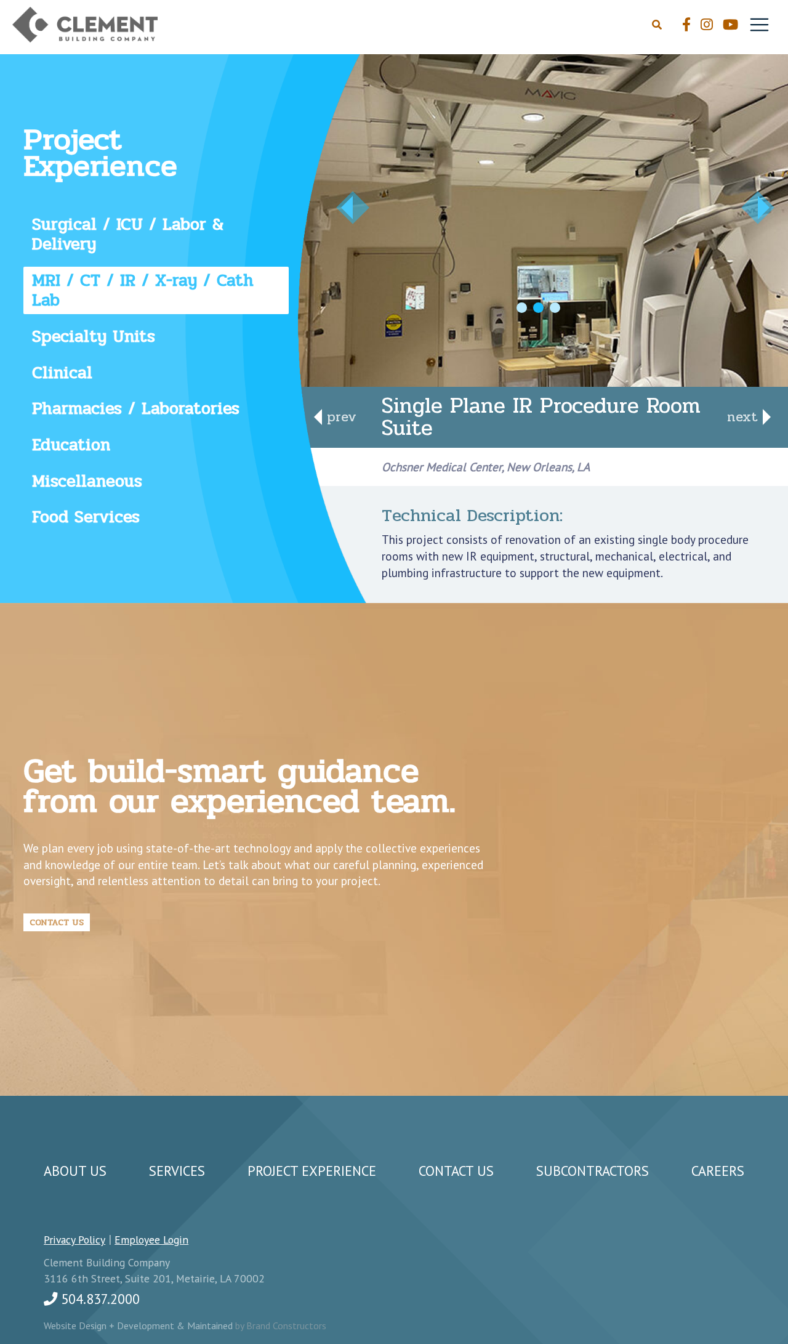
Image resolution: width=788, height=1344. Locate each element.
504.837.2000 (98, 1299)
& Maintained (206, 1325)
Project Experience (311, 1171)
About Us (75, 1171)
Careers (717, 1171)
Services (177, 1171)
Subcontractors (592, 1171)
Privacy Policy (74, 1240)
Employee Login (151, 1240)
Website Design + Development (110, 1325)
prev (339, 416)
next (745, 416)
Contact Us (57, 922)
